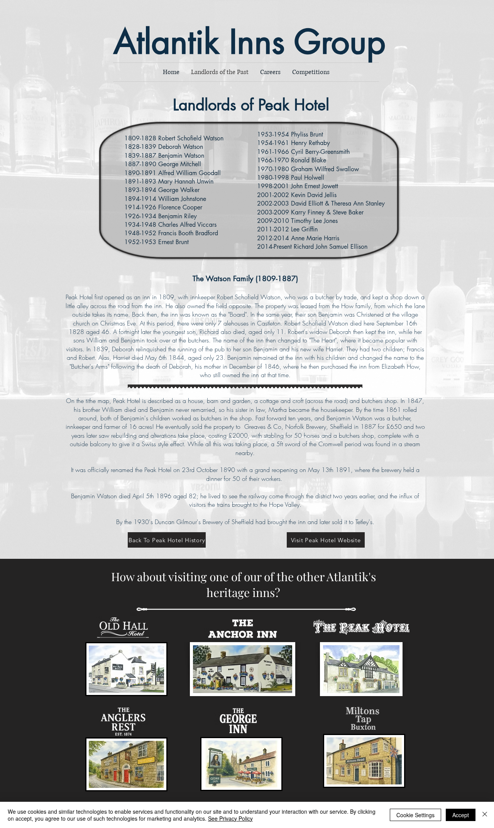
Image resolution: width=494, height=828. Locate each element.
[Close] (484, 815)
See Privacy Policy (230, 818)
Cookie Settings (415, 815)
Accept (460, 815)
